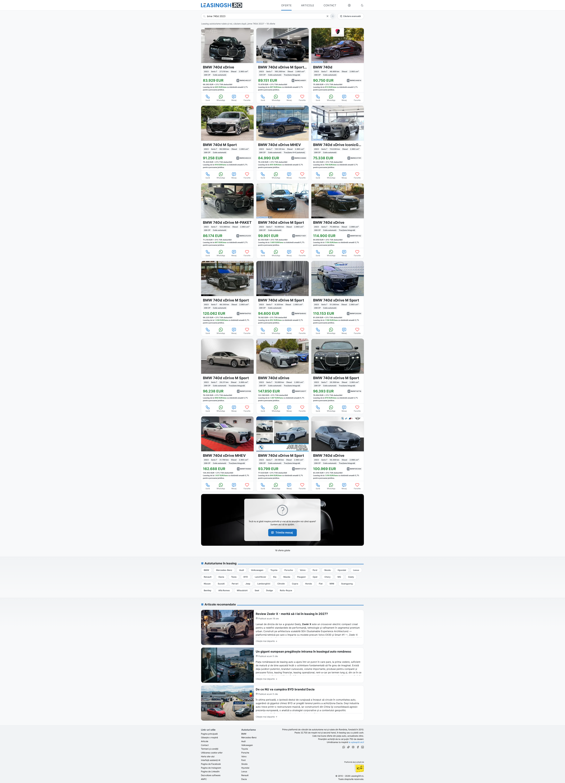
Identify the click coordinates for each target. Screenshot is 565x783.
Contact (205, 745)
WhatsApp (221, 100)
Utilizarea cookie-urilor (211, 752)
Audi (243, 741)
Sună (208, 100)
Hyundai (245, 768)
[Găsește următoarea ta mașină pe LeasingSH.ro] (221, 5)
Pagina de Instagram (211, 768)
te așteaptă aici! (356, 742)
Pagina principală (209, 734)
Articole (204, 741)
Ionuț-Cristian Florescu (359, 768)
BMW (243, 734)
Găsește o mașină (209, 737)
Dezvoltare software (210, 775)
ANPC (204, 779)
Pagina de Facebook (211, 764)
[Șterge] (327, 16)
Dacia (244, 779)
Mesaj (233, 100)
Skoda (244, 764)
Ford (243, 760)
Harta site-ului (207, 756)
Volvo (243, 756)
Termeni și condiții (209, 749)
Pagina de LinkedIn (210, 771)
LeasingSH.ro (357, 776)
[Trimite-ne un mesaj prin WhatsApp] (343, 747)
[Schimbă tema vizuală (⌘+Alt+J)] (362, 5)
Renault (245, 775)
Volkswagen (247, 745)
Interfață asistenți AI (210, 760)
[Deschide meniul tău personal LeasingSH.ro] (349, 5)
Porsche (245, 752)
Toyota (244, 749)
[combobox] (268, 16)
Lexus (244, 771)
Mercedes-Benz (249, 737)
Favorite (247, 100)
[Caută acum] (332, 16)
